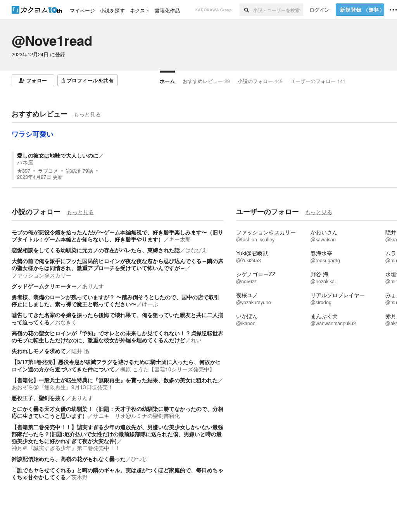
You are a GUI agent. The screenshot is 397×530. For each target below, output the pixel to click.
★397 (23, 171)
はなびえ (196, 250)
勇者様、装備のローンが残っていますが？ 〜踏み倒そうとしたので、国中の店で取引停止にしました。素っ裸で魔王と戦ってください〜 (115, 300)
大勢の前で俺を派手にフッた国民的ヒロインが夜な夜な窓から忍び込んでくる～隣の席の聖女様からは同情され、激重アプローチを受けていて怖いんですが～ (117, 264)
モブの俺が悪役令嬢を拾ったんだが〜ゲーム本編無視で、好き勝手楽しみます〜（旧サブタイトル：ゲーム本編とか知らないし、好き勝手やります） (117, 235)
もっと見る (87, 114)
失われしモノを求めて (39, 351)
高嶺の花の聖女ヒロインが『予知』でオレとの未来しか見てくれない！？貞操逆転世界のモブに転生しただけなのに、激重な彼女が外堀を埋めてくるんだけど (117, 336)
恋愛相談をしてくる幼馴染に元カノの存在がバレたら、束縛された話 (96, 250)
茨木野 (79, 477)
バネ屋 (25, 162)
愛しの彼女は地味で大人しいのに (57, 155)
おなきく (66, 322)
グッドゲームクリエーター (44, 286)
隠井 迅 (80, 351)
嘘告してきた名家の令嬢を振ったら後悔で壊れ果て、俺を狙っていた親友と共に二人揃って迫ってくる (117, 318)
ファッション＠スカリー (41, 275)
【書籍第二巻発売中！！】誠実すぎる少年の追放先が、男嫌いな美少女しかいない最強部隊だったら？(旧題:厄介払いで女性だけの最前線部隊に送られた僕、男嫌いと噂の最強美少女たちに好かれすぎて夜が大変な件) (117, 434)
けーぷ (150, 304)
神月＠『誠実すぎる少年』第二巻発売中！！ (66, 448)
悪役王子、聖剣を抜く (39, 398)
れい (196, 340)
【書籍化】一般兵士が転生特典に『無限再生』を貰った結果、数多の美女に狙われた (115, 380)
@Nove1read (52, 40)
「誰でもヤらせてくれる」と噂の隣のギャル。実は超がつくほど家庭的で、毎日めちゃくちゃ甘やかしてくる (117, 473)
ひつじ (139, 458)
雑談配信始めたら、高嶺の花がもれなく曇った (69, 458)
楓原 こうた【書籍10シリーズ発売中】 (167, 369)
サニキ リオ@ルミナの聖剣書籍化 (136, 415)
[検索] (246, 9)
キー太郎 (180, 239)
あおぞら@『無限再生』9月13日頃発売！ (62, 387)
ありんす (93, 286)
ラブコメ (48, 170)
